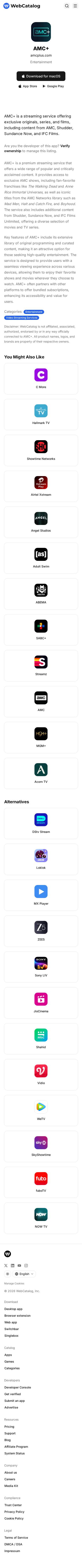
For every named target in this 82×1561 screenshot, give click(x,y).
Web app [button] (10, 1322)
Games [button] (9, 1361)
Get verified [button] (12, 1394)
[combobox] (24, 1274)
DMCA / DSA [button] (13, 1544)
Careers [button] (9, 1479)
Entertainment (41, 62)
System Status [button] (14, 1453)
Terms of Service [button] (16, 1537)
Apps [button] (8, 1355)
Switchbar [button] (11, 1329)
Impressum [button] (12, 1551)
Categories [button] (12, 1368)
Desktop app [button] (13, 1309)
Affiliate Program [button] (16, 1446)
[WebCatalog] (7, 1254)
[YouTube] (19, 1265)
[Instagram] (26, 1265)
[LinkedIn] (12, 1265)
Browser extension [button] (17, 1315)
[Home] (21, 6)
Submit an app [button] (14, 1400)
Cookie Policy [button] (14, 1518)
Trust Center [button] (13, 1505)
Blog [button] (7, 1440)
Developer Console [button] (17, 1387)
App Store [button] (30, 86)
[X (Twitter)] (6, 1265)
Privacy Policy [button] (14, 1511)
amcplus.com (41, 55)
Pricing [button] (9, 1426)
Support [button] (10, 1433)
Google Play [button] (55, 86)
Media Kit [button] (11, 1486)
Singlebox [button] (11, 1335)
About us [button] (10, 1472)
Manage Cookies (14, 1283)
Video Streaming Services (21, 317)
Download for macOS (43, 76)
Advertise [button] (11, 1407)
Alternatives (16, 801)
